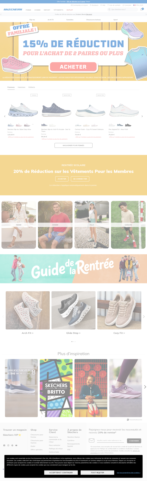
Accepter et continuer (61, 472)
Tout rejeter (97, 472)
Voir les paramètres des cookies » (128, 473)
